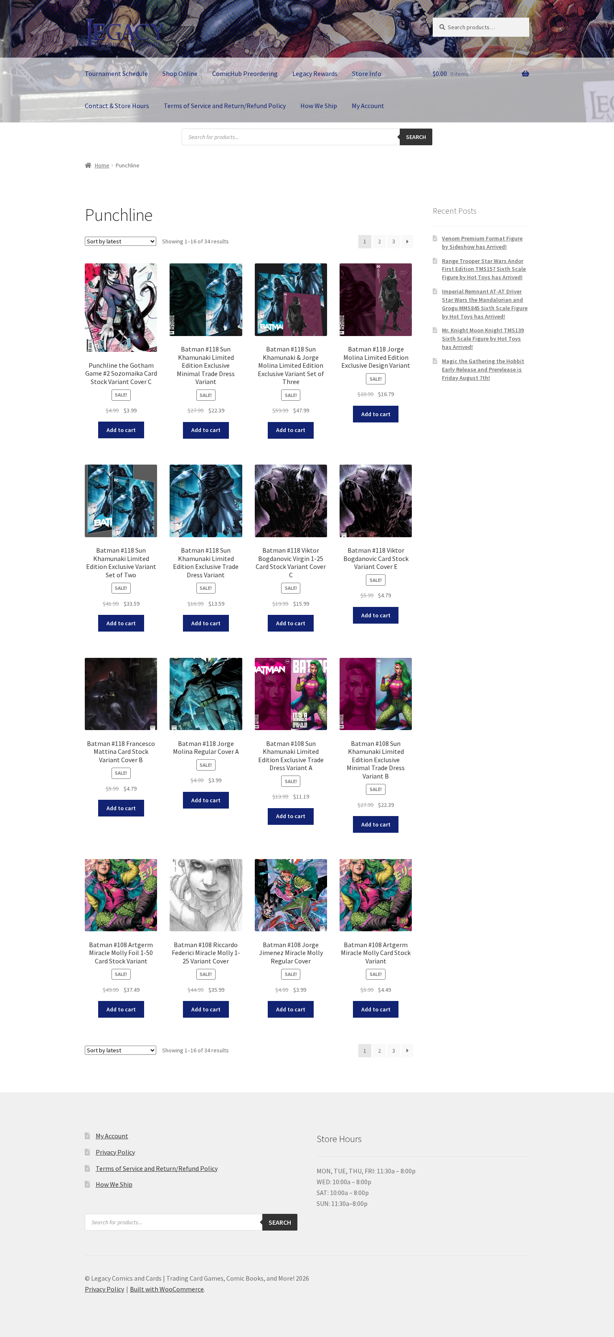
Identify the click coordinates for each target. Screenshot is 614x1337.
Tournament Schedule (116, 73)
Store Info (366, 73)
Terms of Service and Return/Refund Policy (225, 105)
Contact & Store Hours (117, 105)
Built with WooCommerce (167, 1289)
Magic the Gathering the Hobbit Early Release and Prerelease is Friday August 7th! (483, 369)
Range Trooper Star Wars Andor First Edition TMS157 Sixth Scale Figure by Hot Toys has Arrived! (484, 269)
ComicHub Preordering (245, 73)
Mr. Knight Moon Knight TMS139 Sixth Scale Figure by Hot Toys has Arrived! (483, 338)
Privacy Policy (115, 1152)
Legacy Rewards (314, 73)
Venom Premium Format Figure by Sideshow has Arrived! (482, 242)
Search (416, 137)
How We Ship (318, 105)
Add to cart (121, 430)
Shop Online (180, 73)
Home (102, 165)
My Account (368, 105)
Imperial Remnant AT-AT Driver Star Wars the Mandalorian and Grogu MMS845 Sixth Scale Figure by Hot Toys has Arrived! (485, 304)
